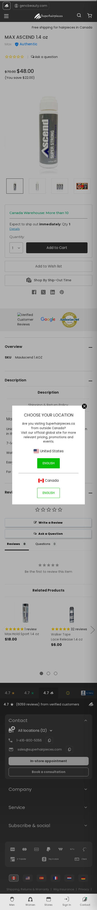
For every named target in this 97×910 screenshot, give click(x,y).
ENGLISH (49, 463)
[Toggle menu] (5, 15)
